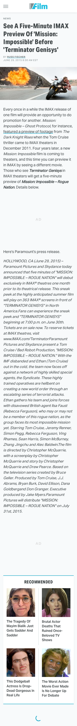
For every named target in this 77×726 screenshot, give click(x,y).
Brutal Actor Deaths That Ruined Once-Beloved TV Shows (52, 630)
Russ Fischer (16, 56)
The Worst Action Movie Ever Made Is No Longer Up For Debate (55, 688)
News (7, 18)
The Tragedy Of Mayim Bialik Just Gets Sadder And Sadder (20, 628)
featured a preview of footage (28, 131)
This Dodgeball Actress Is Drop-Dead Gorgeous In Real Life (20, 688)
